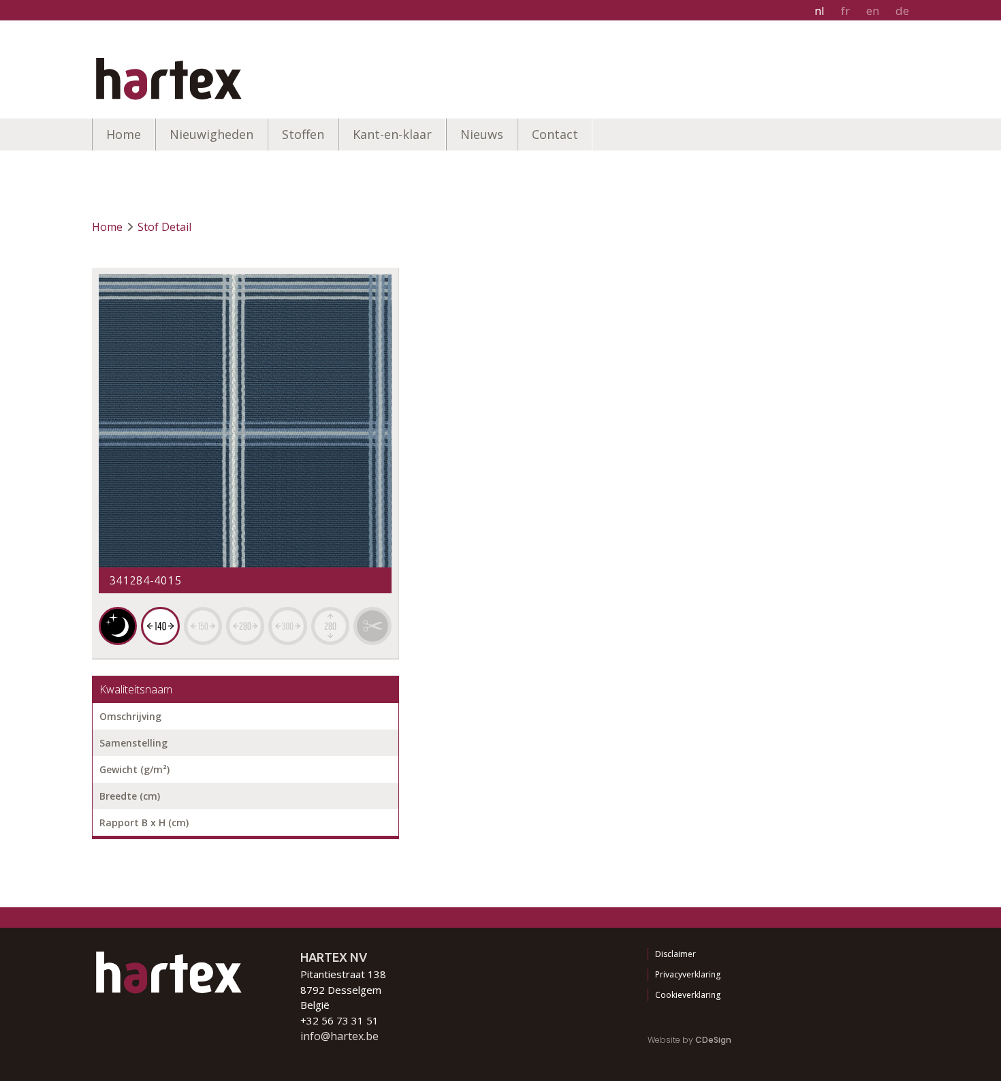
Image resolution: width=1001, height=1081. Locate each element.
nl (819, 10)
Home (123, 134)
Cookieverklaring (687, 995)
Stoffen (303, 134)
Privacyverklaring (687, 974)
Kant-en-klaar (392, 134)
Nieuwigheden (211, 134)
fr (845, 10)
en (872, 10)
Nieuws (481, 134)
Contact (555, 134)
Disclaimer (675, 954)
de (902, 10)
